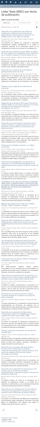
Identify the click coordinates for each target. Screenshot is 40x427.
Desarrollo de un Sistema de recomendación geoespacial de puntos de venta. (16, 71)
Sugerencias (11, 421)
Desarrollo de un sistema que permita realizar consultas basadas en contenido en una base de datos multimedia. (18, 295)
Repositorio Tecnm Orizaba (9, 418)
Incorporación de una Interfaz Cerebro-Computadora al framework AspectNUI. (19, 259)
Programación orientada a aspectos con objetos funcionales (18, 146)
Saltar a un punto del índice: (10, 20)
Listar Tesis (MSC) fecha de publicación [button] (15, 6)
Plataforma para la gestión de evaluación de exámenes (16, 87)
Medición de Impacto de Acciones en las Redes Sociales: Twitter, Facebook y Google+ (17, 204)
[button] (15, 2)
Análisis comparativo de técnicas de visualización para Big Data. (18, 331)
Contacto (4, 421)
